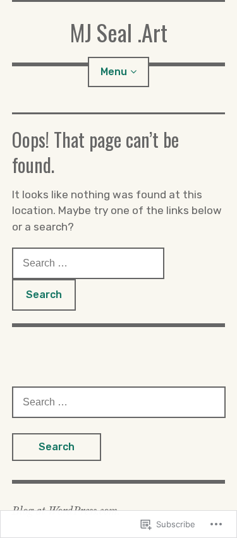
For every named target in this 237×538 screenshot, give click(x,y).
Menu (113, 72)
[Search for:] (88, 262)
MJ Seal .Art (118, 32)
